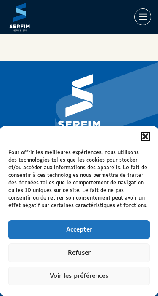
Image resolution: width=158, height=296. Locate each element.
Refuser (79, 253)
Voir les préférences (79, 276)
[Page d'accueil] (19, 17)
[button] (145, 136)
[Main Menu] (142, 17)
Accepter (79, 230)
